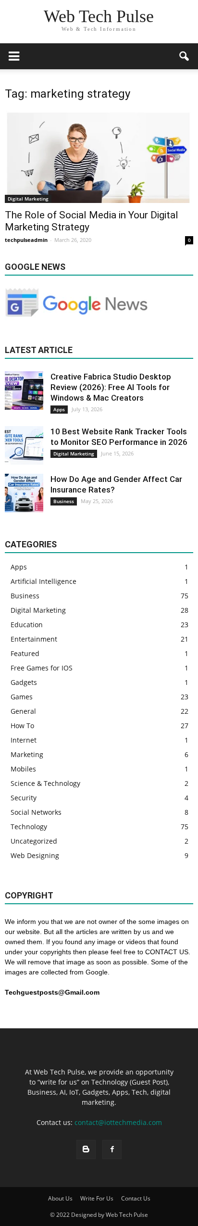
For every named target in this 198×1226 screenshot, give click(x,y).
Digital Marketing (28, 198)
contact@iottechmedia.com (118, 1122)
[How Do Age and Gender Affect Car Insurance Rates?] (24, 493)
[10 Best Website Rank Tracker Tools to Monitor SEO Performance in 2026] (24, 445)
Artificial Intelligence (43, 581)
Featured (25, 653)
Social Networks (36, 812)
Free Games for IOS (42, 667)
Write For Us (96, 1198)
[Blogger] (86, 1149)
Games (22, 696)
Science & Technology (45, 783)
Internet (24, 740)
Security (24, 797)
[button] (184, 56)
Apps (59, 409)
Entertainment (34, 639)
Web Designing (35, 855)
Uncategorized (34, 841)
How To (22, 725)
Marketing (27, 754)
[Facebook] (112, 1149)
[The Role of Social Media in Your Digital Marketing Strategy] (99, 157)
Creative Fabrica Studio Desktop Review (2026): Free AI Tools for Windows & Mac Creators (110, 387)
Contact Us (135, 1198)
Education (27, 624)
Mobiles (23, 768)
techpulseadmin (26, 239)
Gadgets (24, 682)
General (23, 711)
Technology (29, 826)
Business (63, 501)
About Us (60, 1198)
